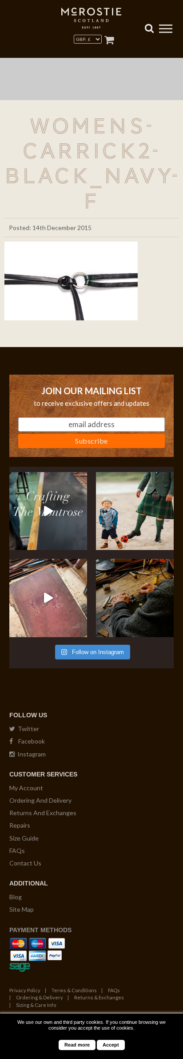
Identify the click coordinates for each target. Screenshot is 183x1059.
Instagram (30, 754)
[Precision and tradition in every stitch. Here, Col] (135, 598)
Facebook (29, 741)
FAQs (17, 850)
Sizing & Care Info (36, 1005)
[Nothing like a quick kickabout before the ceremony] (135, 511)
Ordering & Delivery (39, 997)
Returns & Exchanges (99, 997)
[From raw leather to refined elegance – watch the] (48, 511)
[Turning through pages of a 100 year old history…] (48, 598)
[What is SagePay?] (19, 965)
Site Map (21, 909)
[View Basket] (109, 40)
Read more (77, 1044)
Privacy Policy (24, 990)
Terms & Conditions (74, 990)
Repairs (19, 825)
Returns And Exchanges (42, 812)
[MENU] (165, 29)
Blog (15, 897)
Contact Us (25, 863)
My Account (26, 788)
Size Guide (24, 838)
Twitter (27, 728)
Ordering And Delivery (40, 800)
